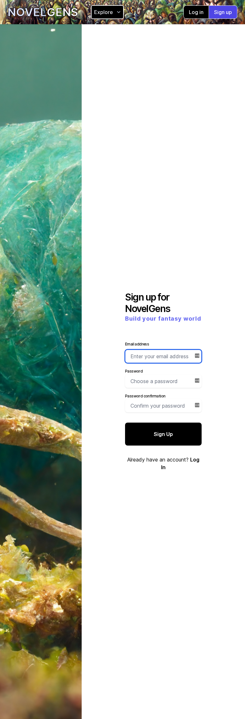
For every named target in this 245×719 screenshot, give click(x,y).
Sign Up (163, 434)
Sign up (223, 12)
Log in (196, 12)
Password (134, 371)
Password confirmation (145, 396)
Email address (137, 344)
